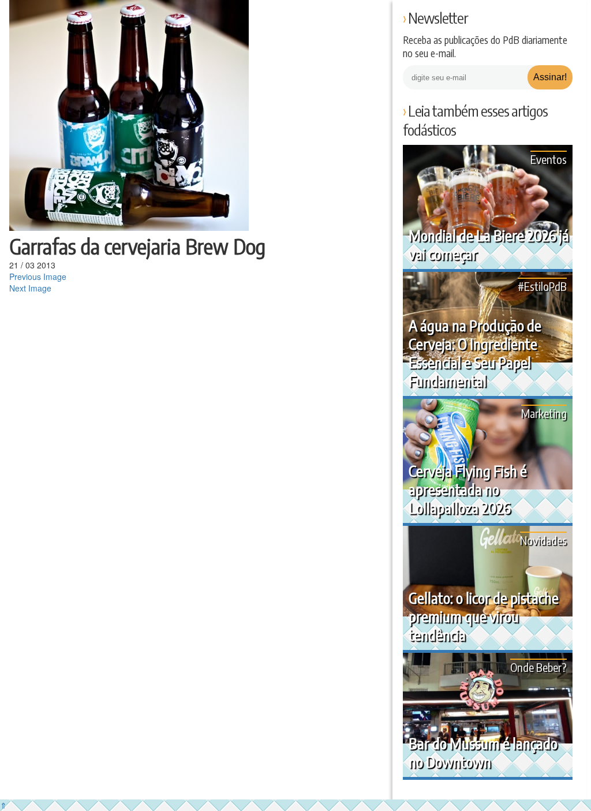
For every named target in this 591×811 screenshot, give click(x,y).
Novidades (543, 540)
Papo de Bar (33, 17)
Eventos (548, 159)
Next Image (30, 288)
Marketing (544, 413)
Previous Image (37, 276)
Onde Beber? (538, 667)
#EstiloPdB (542, 286)
